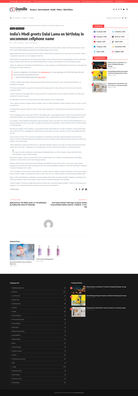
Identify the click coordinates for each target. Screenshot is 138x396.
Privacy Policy (16, 18)
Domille (21, 8)
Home (11, 25)
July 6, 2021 (41, 77)
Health (53, 9)
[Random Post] (122, 18)
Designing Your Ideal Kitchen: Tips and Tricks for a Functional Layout (106, 308)
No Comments (19, 43)
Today (12, 28)
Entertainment (43, 9)
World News (68, 9)
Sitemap (31, 18)
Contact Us (25, 18)
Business (33, 9)
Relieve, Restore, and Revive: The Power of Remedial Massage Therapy (117, 64)
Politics (59, 9)
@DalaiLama (45, 72)
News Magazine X (79, 392)
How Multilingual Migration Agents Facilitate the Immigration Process (106, 295)
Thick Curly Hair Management (44, 259)
